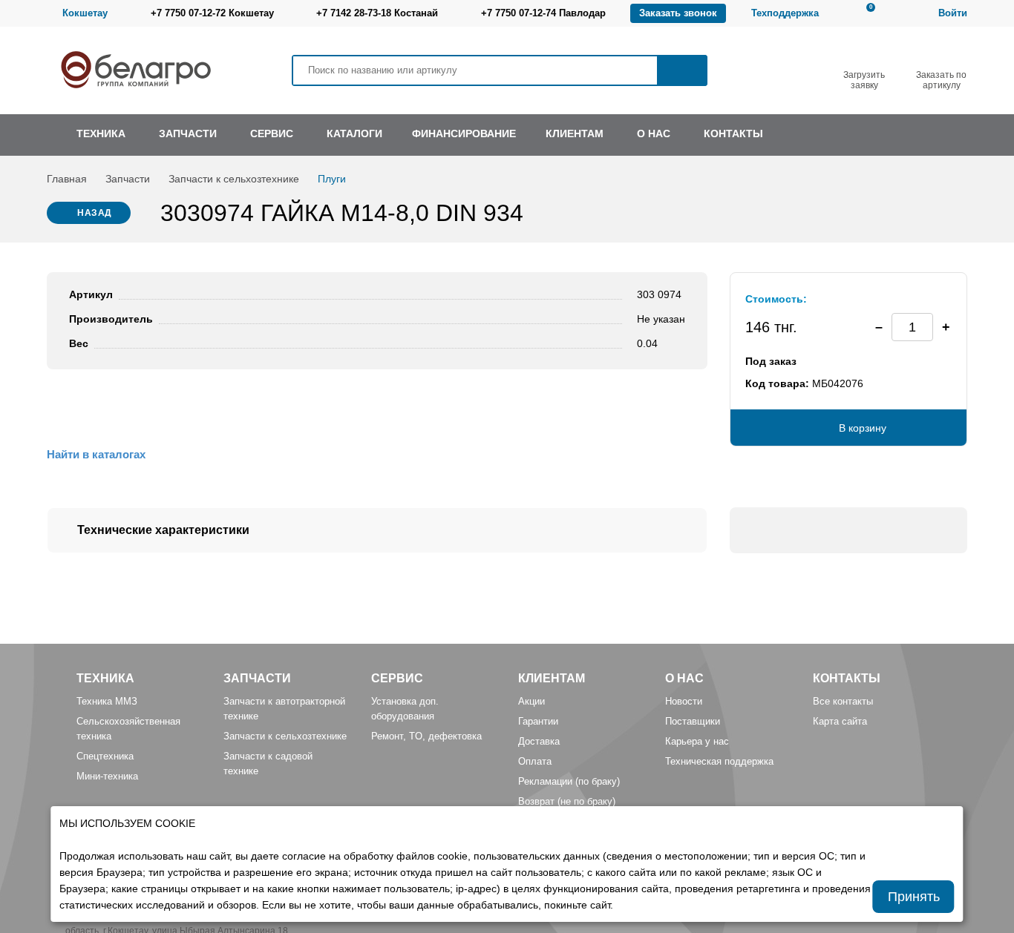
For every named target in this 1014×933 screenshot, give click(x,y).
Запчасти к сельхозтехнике (234, 179)
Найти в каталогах (96, 454)
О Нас (684, 678)
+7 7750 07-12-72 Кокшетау (212, 13)
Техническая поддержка (719, 761)
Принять (914, 896)
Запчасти (127, 179)
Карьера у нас (697, 741)
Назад (94, 213)
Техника (105, 678)
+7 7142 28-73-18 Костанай (377, 13)
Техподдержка (785, 13)
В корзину (862, 428)
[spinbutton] (912, 327)
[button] (946, 327)
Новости (683, 701)
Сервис (397, 678)
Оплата (535, 761)
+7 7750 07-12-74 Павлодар (543, 13)
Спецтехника (105, 756)
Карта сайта (840, 721)
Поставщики (692, 721)
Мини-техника (107, 776)
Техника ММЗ (106, 701)
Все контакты (843, 701)
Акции (531, 701)
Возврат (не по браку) (566, 801)
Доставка (539, 741)
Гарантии (538, 721)
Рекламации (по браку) (569, 781)
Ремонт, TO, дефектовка (426, 736)
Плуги (332, 179)
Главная (67, 179)
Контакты (846, 678)
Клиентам (551, 678)
